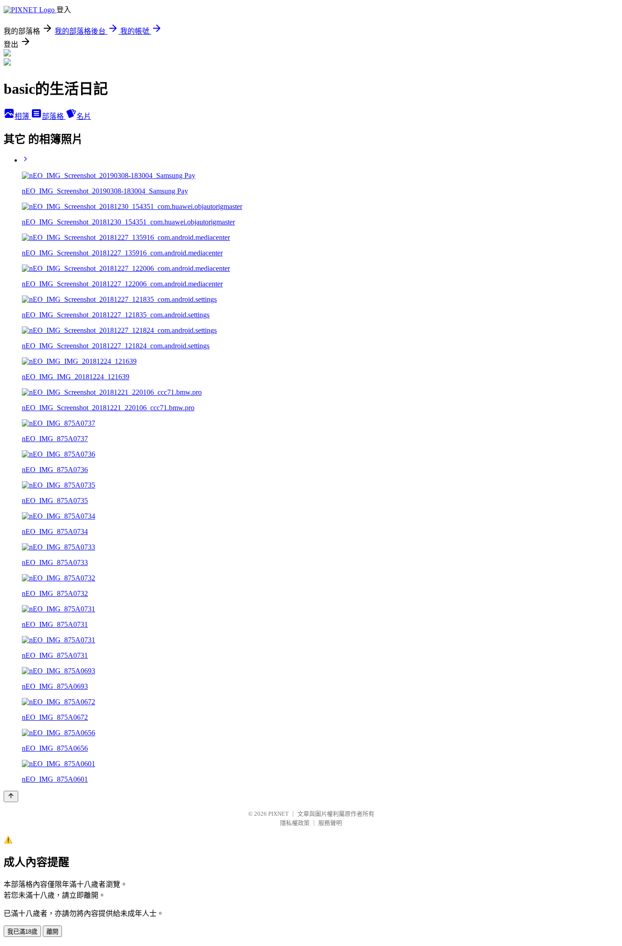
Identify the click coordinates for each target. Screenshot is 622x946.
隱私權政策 (295, 822)
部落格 (54, 116)
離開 (52, 931)
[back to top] (11, 796)
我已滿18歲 (22, 931)
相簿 (23, 116)
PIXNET (278, 813)
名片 (83, 116)
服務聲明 (330, 822)
